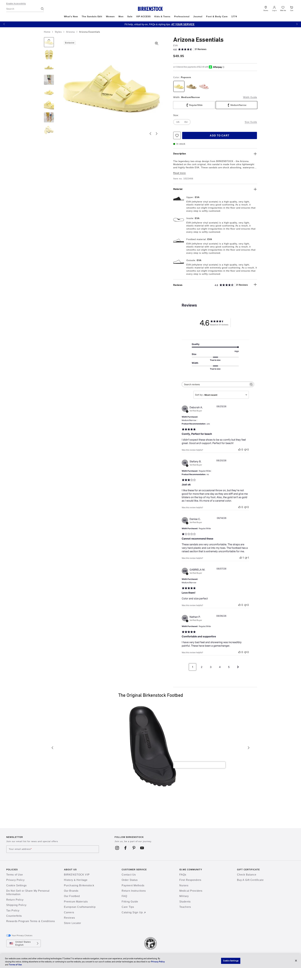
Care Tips (128, 907)
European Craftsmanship (80, 907)
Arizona (71, 32)
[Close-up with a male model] (49, 80)
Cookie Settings (16, 885)
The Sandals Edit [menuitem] (92, 16)
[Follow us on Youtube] (142, 847)
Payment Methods (133, 885)
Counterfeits (14, 916)
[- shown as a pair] (49, 92)
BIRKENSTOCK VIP (77, 874)
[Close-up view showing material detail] (49, 105)
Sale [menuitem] (129, 16)
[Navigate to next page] (238, 667)
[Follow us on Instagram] (117, 847)
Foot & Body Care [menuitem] (217, 16)
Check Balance (246, 874)
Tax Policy (12, 910)
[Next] (49, 130)
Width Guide (250, 97)
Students (185, 901)
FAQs (182, 874)
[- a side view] (49, 67)
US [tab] (177, 122)
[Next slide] (156, 133)
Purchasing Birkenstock (79, 885)
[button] (4, 24)
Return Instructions (134, 890)
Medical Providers (190, 890)
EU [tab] (186, 122)
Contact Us (129, 874)
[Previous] (49, 42)
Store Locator (72, 923)
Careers (69, 912)
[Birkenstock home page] (150, 9)
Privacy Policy (15, 880)
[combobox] (221, 395)
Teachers (185, 907)
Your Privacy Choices (22, 935)
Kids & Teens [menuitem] (162, 16)
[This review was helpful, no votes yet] (239, 449)
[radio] (179, 86)
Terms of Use (14, 874)
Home (47, 32)
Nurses (183, 885)
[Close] (296, 960)
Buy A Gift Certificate (250, 880)
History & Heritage (75, 880)
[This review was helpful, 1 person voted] (241, 557)
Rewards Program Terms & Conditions (30, 921)
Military (184, 896)
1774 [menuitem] (234, 16)
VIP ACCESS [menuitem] (143, 16)
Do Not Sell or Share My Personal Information (28, 892)
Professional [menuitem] (182, 16)
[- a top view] (49, 55)
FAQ (124, 896)
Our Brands (71, 890)
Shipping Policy (16, 905)
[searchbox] (215, 384)
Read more (179, 173)
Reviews (69, 917)
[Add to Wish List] (177, 135)
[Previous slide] (150, 133)
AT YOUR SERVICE (173, 24)
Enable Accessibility (16, 4)
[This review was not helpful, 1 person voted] (246, 557)
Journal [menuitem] (198, 16)
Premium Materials (76, 901)
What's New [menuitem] (71, 16)
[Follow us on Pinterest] (133, 847)
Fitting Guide (130, 901)
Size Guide (251, 122)
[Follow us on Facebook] (125, 847)
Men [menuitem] (121, 16)
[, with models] (49, 117)
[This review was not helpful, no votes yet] (245, 449)
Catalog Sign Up (132, 912)
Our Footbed (72, 896)
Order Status (130, 880)
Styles (59, 32)
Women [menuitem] (110, 16)
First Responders (190, 880)
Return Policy (15, 899)
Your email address (20, 849)
